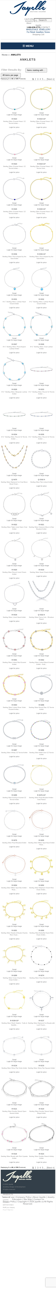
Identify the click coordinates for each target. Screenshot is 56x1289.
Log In (27, 19)
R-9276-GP (41, 795)
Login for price (14, 127)
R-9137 (41, 1020)
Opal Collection (8, 1210)
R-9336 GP (41, 254)
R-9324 (14, 164)
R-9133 (41, 1065)
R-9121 (14, 1109)
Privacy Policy (9, 1201)
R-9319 (41, 570)
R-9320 (14, 570)
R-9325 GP (41, 209)
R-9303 (14, 705)
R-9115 (41, 1154)
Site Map (27, 1199)
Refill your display (9, 1207)
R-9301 (14, 660)
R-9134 (14, 1065)
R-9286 (41, 750)
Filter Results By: (11, 69)
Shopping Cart (38, 34)
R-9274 (41, 975)
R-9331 (14, 299)
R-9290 (41, 930)
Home (5, 55)
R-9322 (14, 524)
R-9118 (14, 1154)
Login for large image (14, 115)
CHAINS (6, 1200)
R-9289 (14, 975)
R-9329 (14, 389)
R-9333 (41, 389)
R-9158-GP (14, 1020)
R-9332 (41, 299)
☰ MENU (28, 45)
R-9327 (14, 344)
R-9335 (41, 434)
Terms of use (8, 1197)
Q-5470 (14, 479)
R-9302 (41, 660)
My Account (29, 20)
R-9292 (41, 885)
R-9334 (14, 434)
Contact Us (39, 1199)
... (45, 79)
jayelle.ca (39, 1201)
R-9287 (14, 750)
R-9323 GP (41, 119)
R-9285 (14, 795)
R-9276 (14, 840)
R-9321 (41, 524)
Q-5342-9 (41, 479)
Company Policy (23, 1197)
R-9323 (14, 119)
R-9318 (14, 615)
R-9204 (14, 885)
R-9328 (41, 344)
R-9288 (41, 705)
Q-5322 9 (41, 615)
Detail (14, 113)
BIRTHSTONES (8, 1205)
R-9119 (41, 1109)
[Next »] (50, 79)
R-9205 (41, 840)
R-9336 (14, 254)
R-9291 (14, 930)
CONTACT (45, 27)
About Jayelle (39, 1197)
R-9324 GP (41, 164)
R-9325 (14, 209)
